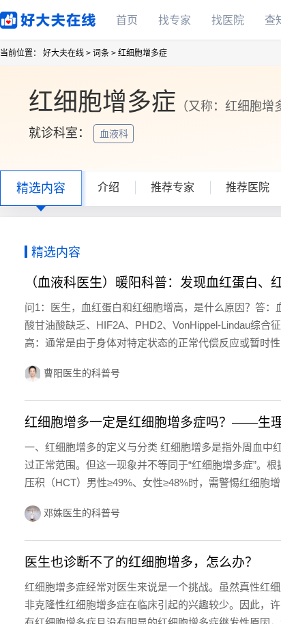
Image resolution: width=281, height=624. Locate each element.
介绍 (108, 187)
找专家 (174, 20)
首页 (127, 20)
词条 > (104, 53)
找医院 (227, 20)
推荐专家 (172, 187)
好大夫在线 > (67, 53)
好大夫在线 (27, 17)
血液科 (115, 133)
